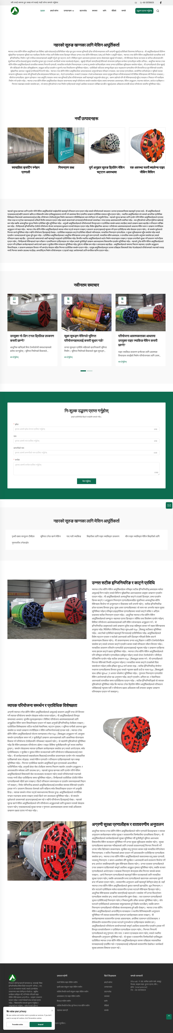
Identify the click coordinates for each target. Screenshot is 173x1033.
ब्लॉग (104, 11)
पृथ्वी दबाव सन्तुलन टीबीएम (23, 536)
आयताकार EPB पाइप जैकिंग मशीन (68, 996)
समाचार (94, 11)
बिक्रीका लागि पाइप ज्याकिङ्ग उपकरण (103, 536)
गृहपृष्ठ (42, 11)
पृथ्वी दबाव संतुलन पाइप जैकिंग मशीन (69, 987)
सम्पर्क (124, 11)
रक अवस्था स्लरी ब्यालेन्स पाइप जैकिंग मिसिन (147, 170)
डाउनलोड (83, 11)
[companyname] (15, 11)
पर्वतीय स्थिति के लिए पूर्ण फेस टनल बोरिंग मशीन (73, 1006)
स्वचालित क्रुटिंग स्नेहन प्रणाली (26, 170)
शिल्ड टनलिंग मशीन (64, 1001)
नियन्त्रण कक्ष (66, 167)
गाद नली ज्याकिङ (73, 536)
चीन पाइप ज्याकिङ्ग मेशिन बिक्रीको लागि (142, 536)
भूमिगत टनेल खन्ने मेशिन (50, 536)
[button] (83, 370)
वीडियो (114, 11)
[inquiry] (169, 505)
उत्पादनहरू (68, 11)
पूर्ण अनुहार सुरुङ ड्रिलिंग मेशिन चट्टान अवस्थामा (107, 170)
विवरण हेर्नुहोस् (25, 146)
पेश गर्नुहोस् (86, 481)
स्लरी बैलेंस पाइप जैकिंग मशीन (67, 982)
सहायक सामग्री (62, 1010)
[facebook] (160, 3)
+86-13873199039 (148, 3)
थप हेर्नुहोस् (14, 357)
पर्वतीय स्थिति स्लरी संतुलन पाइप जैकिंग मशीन (72, 992)
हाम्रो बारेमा (54, 11)
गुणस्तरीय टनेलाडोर (20, 543)
